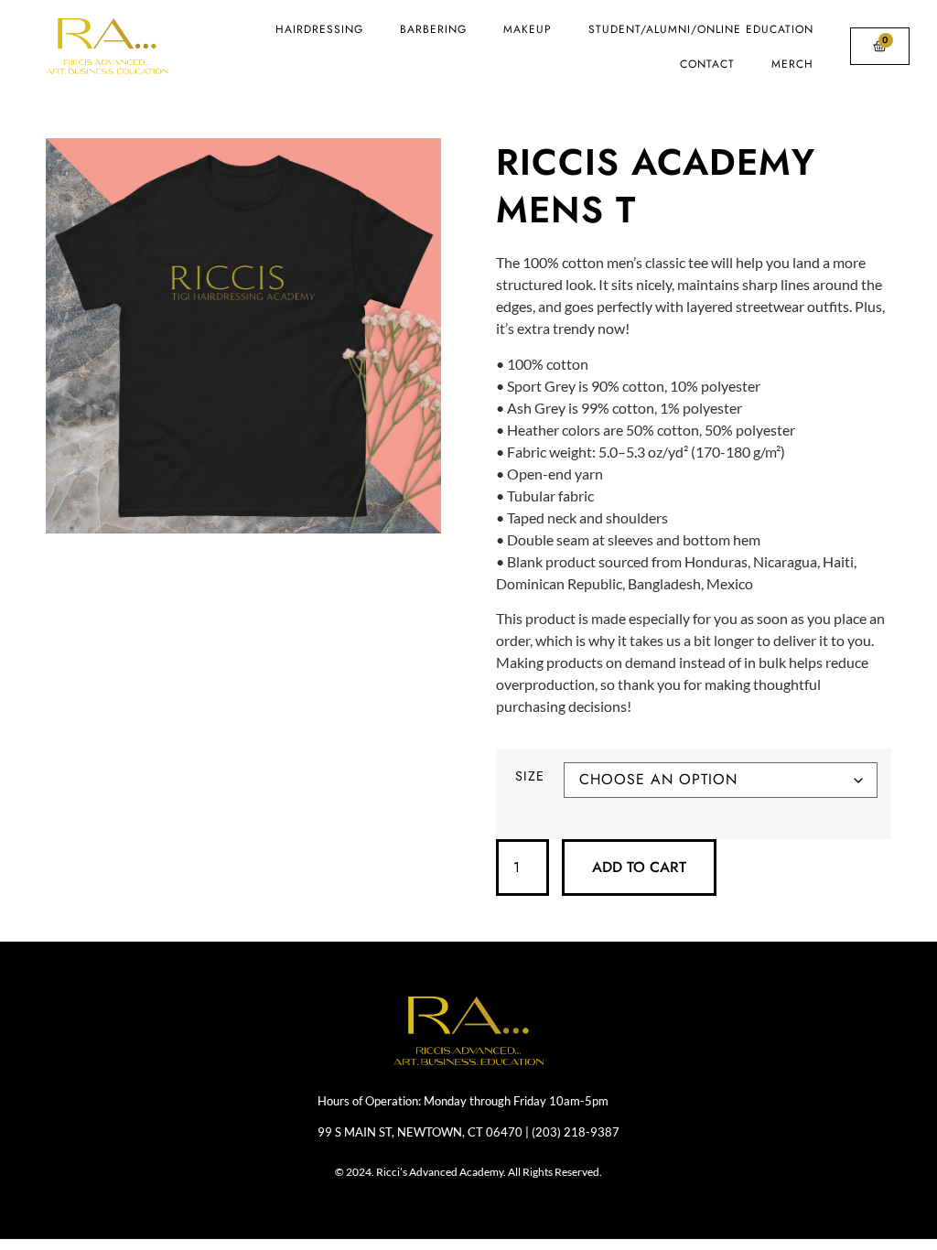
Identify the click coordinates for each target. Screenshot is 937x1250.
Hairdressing (319, 29)
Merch (792, 64)
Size (529, 776)
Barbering (433, 29)
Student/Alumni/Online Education (700, 29)
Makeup (527, 29)
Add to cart (639, 867)
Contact (707, 64)
